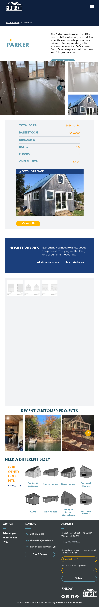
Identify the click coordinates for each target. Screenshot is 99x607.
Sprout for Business (72, 602)
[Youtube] (63, 596)
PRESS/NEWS (10, 538)
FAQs (5, 542)
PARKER (28, 22)
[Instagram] (67, 596)
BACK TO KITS (12, 22)
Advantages (9, 533)
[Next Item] (60, 88)
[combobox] (79, 570)
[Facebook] (72, 596)
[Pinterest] (77, 596)
